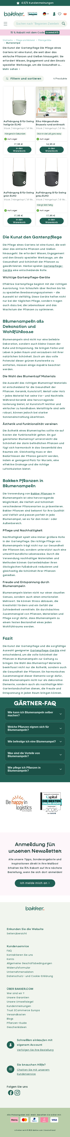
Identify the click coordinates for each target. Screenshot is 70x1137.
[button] (3, 24)
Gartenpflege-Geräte (44, 650)
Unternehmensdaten (20, 972)
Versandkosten (16, 1014)
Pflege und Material (25, 40)
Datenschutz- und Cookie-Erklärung (30, 976)
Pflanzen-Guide (17, 1023)
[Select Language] (45, 15)
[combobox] (40, 23)
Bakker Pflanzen (41, 493)
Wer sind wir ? (15, 993)
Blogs (10, 1018)
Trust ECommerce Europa (23, 1010)
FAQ (9, 950)
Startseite (8, 40)
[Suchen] (63, 23)
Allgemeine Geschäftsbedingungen (29, 963)
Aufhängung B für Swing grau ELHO (51, 194)
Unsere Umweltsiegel (20, 1001)
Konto (10, 959)
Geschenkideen (17, 1027)
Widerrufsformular (18, 967)
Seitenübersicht (17, 933)
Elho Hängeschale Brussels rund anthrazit (50, 123)
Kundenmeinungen (19, 1006)
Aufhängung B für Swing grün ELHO (19, 194)
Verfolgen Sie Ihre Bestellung (35, 1050)
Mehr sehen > (11, 69)
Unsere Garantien (18, 997)
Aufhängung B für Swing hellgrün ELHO (19, 123)
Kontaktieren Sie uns (20, 955)
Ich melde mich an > (35, 883)
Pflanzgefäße (44, 40)
